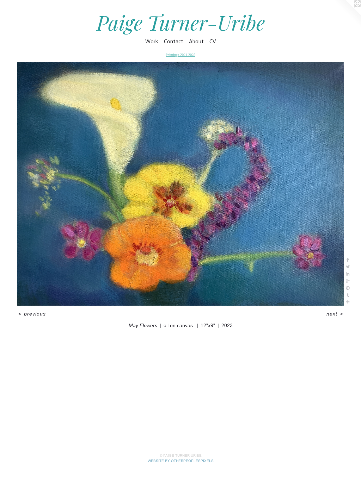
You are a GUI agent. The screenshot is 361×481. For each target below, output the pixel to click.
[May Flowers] (180, 184)
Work (151, 41)
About (196, 41)
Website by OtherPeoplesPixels (181, 461)
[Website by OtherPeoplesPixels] (347, 14)
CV (212, 41)
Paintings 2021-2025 (180, 55)
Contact (173, 41)
